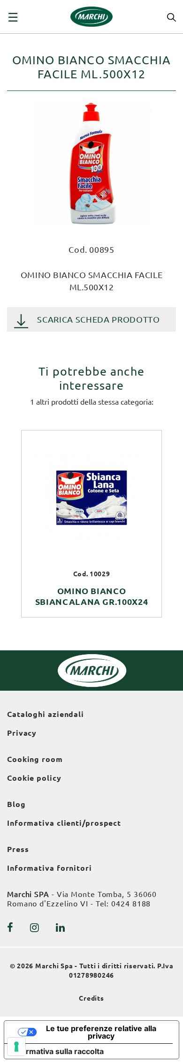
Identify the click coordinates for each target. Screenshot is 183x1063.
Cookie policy (34, 778)
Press (18, 849)
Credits (91, 998)
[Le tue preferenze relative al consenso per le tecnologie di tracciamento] (16, 1046)
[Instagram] (34, 927)
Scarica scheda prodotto (98, 319)
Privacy (22, 733)
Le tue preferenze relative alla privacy (101, 1032)
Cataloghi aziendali (45, 714)
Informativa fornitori (49, 868)
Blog (16, 804)
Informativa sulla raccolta (58, 1051)
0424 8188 (131, 903)
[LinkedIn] (60, 927)
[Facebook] (10, 927)
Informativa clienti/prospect (64, 823)
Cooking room (35, 759)
